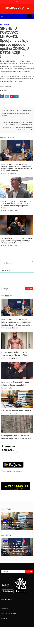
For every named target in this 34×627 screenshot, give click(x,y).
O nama (4, 618)
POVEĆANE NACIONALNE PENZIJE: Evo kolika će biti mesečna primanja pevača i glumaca (17, 113)
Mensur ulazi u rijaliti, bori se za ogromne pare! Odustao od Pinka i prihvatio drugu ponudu (15, 355)
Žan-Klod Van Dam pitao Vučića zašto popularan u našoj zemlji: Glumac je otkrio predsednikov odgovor (16, 240)
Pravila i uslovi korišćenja (9, 613)
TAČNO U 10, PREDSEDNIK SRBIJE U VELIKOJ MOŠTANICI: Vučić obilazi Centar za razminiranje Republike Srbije (16, 204)
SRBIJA (6, 24)
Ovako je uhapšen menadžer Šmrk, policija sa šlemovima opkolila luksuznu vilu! (15, 385)
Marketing (4, 609)
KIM (2, 24)
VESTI (8, 509)
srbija (5, 90)
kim (2, 90)
